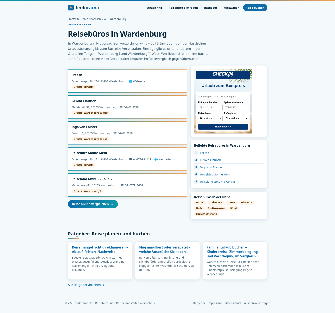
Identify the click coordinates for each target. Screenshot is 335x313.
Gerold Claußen (84, 101)
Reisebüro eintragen (183, 7)
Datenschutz (233, 303)
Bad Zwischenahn (206, 214)
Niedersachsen (92, 19)
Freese (77, 74)
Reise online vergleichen (93, 204)
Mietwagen (231, 7)
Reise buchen (255, 7)
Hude (199, 208)
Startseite (74, 19)
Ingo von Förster (84, 127)
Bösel (233, 208)
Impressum (215, 303)
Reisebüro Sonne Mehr (89, 152)
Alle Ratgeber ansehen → (86, 285)
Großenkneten (216, 208)
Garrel (232, 202)
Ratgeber (210, 7)
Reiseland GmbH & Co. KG (92, 179)
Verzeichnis (154, 7)
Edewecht (246, 202)
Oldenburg (216, 202)
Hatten (200, 202)
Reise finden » (223, 126)
